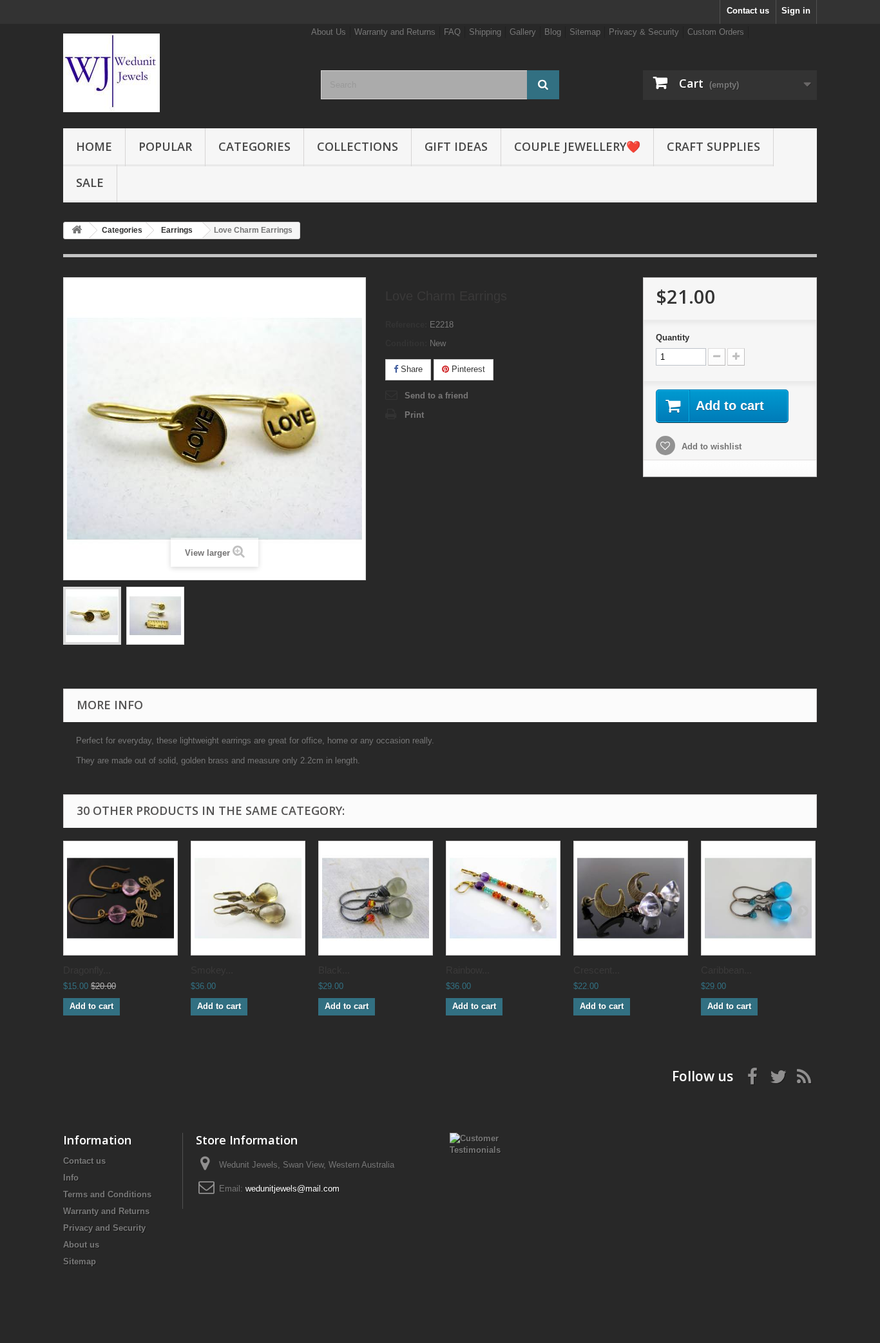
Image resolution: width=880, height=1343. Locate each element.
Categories (254, 146)
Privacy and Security (104, 1228)
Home (94, 146)
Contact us (748, 10)
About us (81, 1245)
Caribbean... (726, 970)
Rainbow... (468, 970)
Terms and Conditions (107, 1194)
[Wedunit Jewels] (182, 73)
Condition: (406, 343)
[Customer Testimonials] (483, 1143)
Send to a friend (436, 395)
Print (414, 415)
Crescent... (596, 970)
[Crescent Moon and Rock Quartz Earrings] (630, 898)
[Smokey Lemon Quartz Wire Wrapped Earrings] (248, 898)
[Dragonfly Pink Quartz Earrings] (120, 898)
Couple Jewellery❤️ (577, 146)
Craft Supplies (713, 146)
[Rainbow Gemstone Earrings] (503, 898)
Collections (357, 146)
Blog (552, 32)
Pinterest (467, 369)
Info (71, 1177)
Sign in (795, 10)
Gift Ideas (456, 146)
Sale (90, 182)
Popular (165, 146)
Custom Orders (715, 32)
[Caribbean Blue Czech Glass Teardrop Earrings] (758, 898)
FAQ (452, 32)
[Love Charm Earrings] (92, 615)
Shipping (485, 32)
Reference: (406, 324)
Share (410, 369)
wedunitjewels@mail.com (292, 1188)
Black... (334, 970)
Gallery (523, 32)
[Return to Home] (76, 230)
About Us (328, 32)
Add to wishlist (710, 446)
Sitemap (584, 32)
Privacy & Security (644, 32)
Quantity (672, 337)
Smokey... (212, 970)
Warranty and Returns (394, 32)
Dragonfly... (87, 970)
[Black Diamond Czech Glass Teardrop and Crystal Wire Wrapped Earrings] (375, 898)
